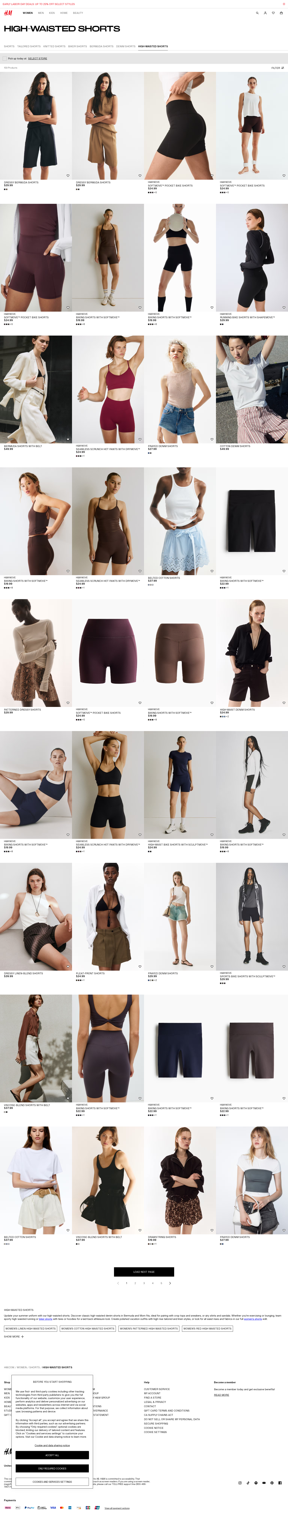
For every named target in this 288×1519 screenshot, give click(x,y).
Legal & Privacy (155, 1402)
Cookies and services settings (52, 1481)
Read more (221, 1395)
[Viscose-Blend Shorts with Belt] (36, 1048)
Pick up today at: (17, 58)
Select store (37, 58)
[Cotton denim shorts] (252, 389)
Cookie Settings (155, 1432)
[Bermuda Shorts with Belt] (36, 389)
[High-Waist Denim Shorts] (252, 653)
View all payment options (117, 1508)
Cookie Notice (154, 1427)
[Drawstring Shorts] (180, 1180)
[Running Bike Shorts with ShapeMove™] (252, 258)
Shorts (34, 1367)
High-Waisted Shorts (57, 1367)
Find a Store (152, 1397)
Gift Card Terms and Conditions (167, 1410)
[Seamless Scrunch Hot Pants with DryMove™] (108, 389)
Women (28, 12)
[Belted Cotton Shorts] (180, 521)
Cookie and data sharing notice (52, 1445)
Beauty (78, 12)
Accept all (52, 1455)
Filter (276, 68)
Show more (12, 1336)
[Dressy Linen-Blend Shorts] (36, 917)
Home (64, 12)
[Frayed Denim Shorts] (180, 389)
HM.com (9, 1367)
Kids (52, 12)
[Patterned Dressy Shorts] (36, 653)
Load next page (144, 1271)
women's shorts (253, 1319)
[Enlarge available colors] (6, 189)
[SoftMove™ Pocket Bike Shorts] (180, 126)
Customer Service (157, 1389)
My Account (152, 1393)
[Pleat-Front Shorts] (108, 917)
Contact (150, 1406)
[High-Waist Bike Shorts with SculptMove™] (180, 785)
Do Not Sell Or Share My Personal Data (172, 1419)
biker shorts (45, 1319)
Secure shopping (156, 1423)
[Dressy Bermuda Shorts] (36, 126)
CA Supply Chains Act (158, 1415)
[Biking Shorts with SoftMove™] (108, 258)
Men (41, 12)
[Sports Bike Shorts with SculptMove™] (252, 917)
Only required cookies (52, 1468)
